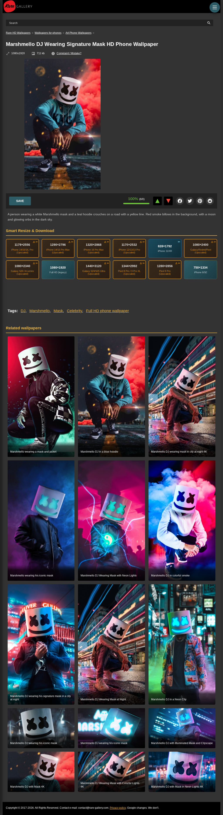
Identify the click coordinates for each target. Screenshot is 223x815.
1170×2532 (129, 244)
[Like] (157, 201)
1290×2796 (58, 244)
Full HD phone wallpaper (107, 311)
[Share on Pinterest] (200, 201)
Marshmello (39, 311)
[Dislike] (168, 201)
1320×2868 (93, 244)
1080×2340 (22, 266)
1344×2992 (129, 266)
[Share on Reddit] (210, 201)
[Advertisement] (171, 90)
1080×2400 (200, 244)
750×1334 (201, 267)
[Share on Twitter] (190, 201)
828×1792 (165, 246)
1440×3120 (93, 266)
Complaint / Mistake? (69, 53)
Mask (58, 311)
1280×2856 (165, 266)
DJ (23, 311)
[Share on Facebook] (180, 201)
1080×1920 (58, 267)
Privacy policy (118, 807)
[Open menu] (214, 7)
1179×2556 (22, 244)
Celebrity (74, 311)
